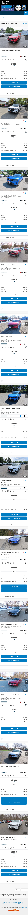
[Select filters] (23, 23)
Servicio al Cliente (18, 903)
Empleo (23, 903)
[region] (14, 75)
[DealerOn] (13, 899)
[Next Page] (19, 890)
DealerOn (15, 901)
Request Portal (18, 906)
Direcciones (14, 13)
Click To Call (14, 83)
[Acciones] (25, 50)
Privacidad (5, 904)
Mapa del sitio (20, 901)
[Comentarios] (26, 60)
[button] (5, 13)
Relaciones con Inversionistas (8, 903)
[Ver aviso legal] (14, 59)
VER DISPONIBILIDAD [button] (14, 87)
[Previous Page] (16, 890)
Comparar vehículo (9, 93)
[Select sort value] (26, 23)
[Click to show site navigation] (26, 13)
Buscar (22, 17)
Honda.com (24, 907)
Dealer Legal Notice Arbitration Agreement (16, 902)
